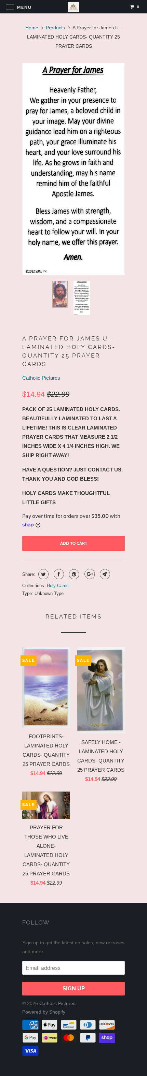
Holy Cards (58, 585)
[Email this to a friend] (104, 574)
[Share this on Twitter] (43, 574)
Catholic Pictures (41, 378)
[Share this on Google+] (89, 574)
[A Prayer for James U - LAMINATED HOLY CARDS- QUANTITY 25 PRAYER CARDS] (73, 169)
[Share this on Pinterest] (73, 574)
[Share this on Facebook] (58, 574)
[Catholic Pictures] (73, 6)
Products (55, 27)
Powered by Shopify (43, 1012)
